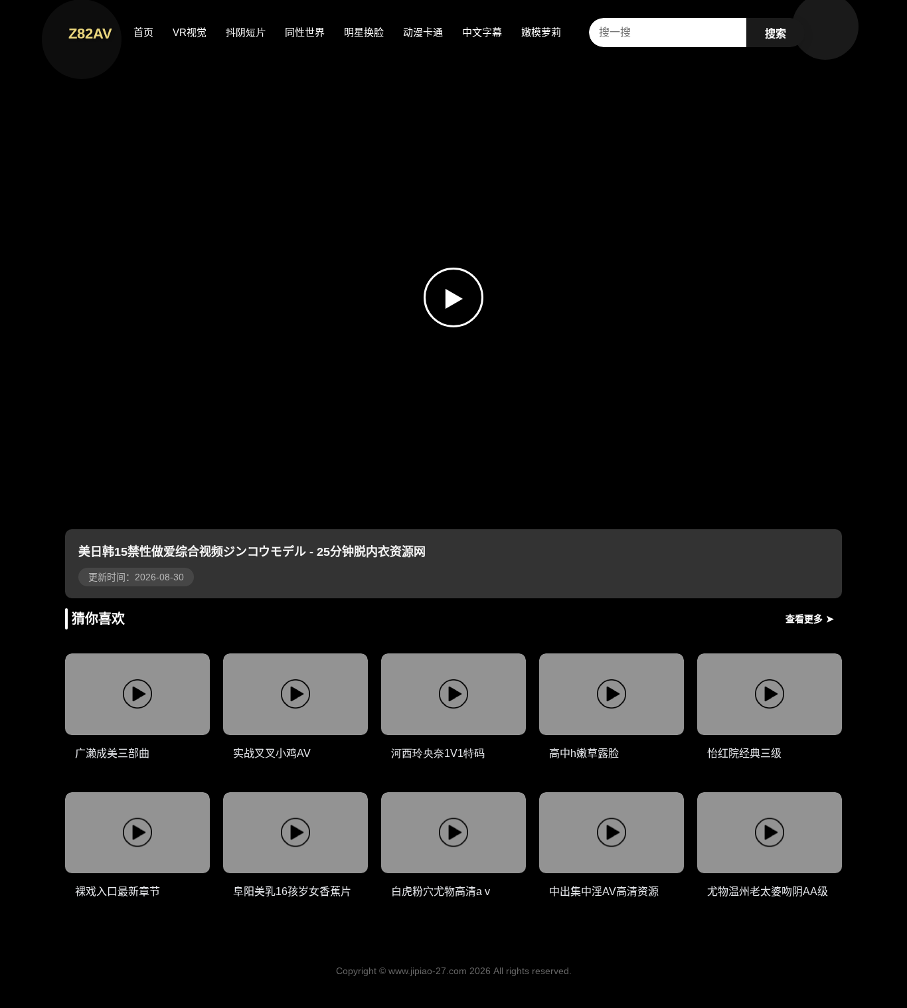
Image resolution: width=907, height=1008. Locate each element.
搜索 (775, 33)
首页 (143, 32)
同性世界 (305, 32)
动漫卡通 (423, 32)
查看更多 (809, 619)
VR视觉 (189, 32)
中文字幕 (482, 32)
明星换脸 (364, 32)
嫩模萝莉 (541, 32)
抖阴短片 (246, 32)
